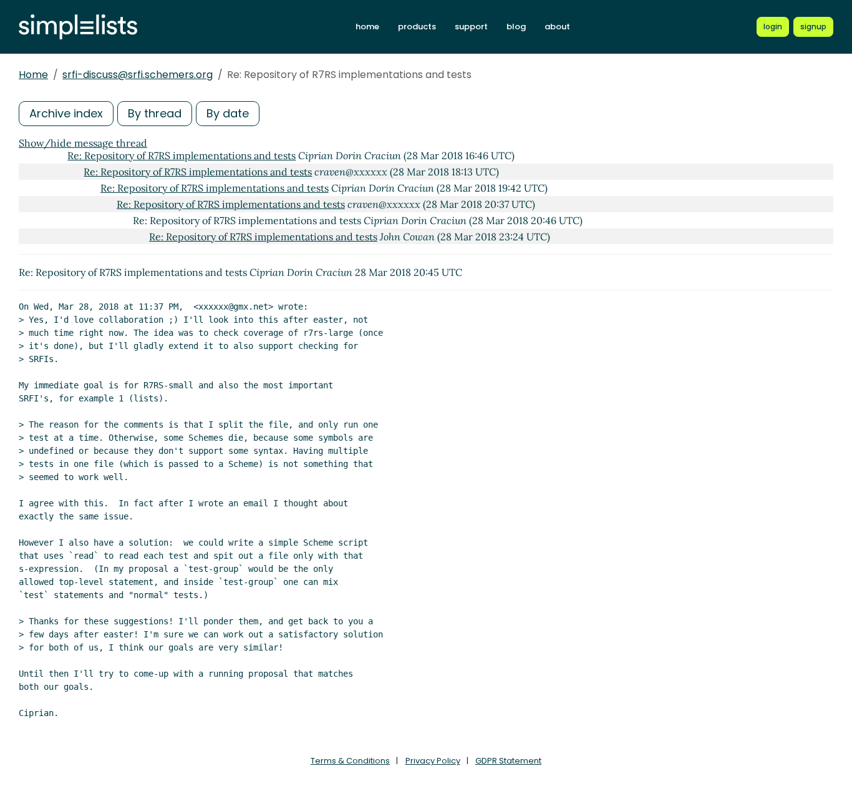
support (471, 26)
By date (227, 113)
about (557, 26)
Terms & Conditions (350, 761)
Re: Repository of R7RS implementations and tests (181, 155)
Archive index (66, 113)
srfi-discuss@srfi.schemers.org (137, 74)
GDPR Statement (508, 761)
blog (516, 26)
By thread (155, 113)
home (367, 26)
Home (33, 74)
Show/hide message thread (83, 143)
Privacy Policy (432, 761)
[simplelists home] (78, 27)
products (417, 26)
